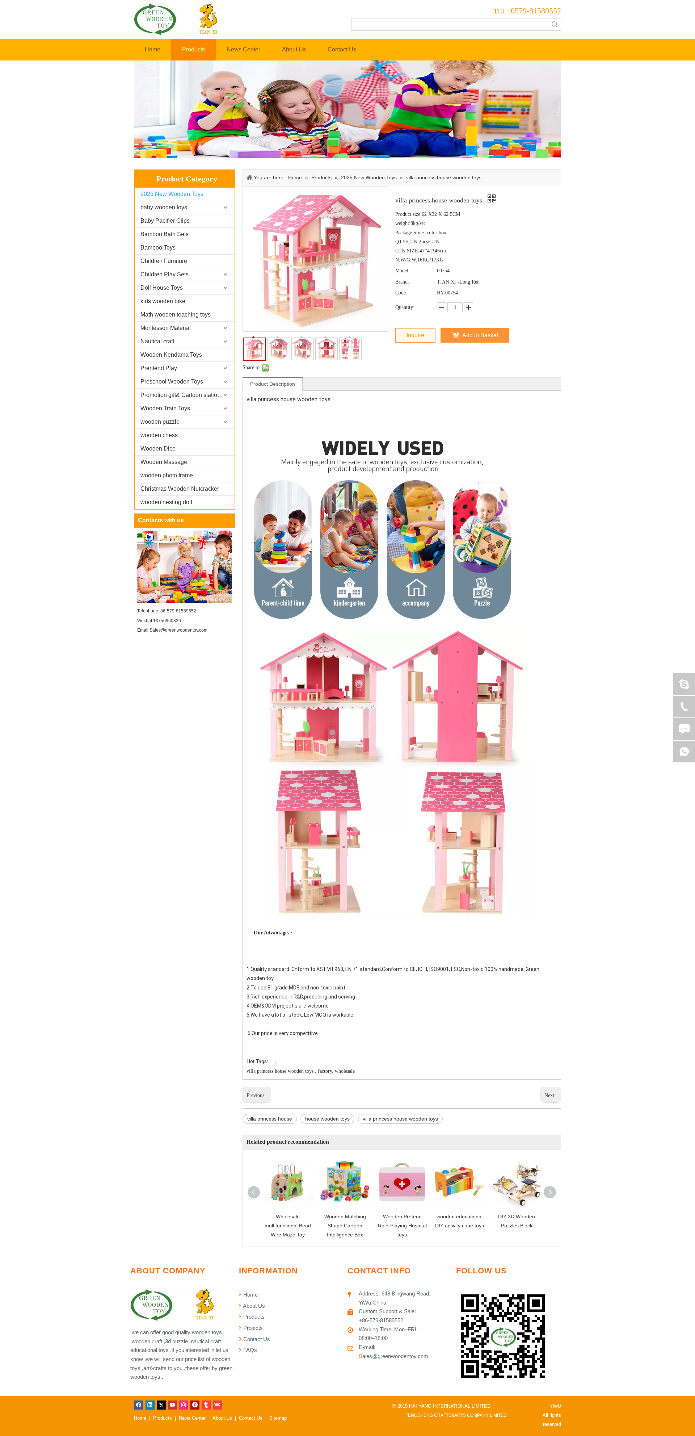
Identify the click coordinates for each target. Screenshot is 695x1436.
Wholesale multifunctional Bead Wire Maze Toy (288, 1226)
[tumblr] (206, 1405)
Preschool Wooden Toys (171, 381)
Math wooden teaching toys (175, 314)
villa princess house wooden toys (400, 1119)
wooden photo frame (166, 475)
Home (250, 1294)
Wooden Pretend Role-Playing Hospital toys (402, 1226)
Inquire (415, 335)
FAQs (249, 1350)
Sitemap (278, 1418)
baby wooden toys (163, 207)
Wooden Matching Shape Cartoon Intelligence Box (345, 1226)
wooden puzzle (160, 422)
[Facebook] (138, 1405)
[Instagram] (183, 1405)
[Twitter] (161, 1405)
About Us (253, 1306)
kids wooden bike (162, 301)
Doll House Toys (161, 288)
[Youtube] (172, 1405)
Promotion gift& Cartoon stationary (184, 395)
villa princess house (269, 1119)
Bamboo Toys (158, 247)
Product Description (272, 384)
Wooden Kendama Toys (171, 355)
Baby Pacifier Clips (165, 221)
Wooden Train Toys (165, 408)
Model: (402, 270)
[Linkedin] (150, 1405)
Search (554, 24)
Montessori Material (165, 328)
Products (253, 1317)
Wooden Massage (163, 462)
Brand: (402, 282)
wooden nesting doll (166, 502)
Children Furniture (163, 261)
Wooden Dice (158, 448)
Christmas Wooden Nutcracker (179, 489)
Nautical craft (157, 341)
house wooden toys (327, 1119)
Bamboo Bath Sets (164, 234)
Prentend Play (158, 368)
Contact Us (256, 1339)
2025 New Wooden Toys (171, 194)
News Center (192, 1418)
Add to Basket (480, 335)
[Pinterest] (194, 1405)
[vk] (217, 1405)
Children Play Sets (164, 274)
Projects (252, 1328)
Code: (401, 293)
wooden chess (159, 435)
